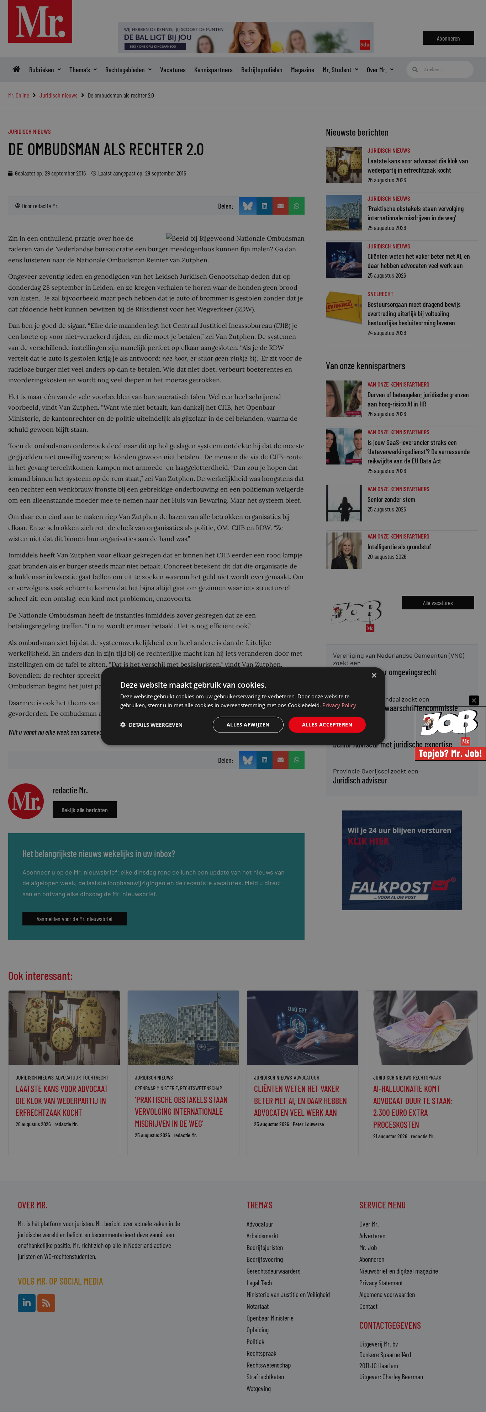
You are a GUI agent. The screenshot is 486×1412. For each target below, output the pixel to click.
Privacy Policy (339, 704)
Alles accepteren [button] (327, 724)
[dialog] (243, 706)
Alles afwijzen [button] (248, 724)
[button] (151, 724)
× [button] (373, 675)
